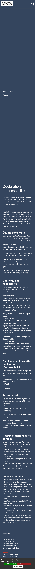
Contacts (6, 534)
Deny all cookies (25, 564)
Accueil (6, 95)
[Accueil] (8, 4)
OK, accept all (11, 564)
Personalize (18, 566)
